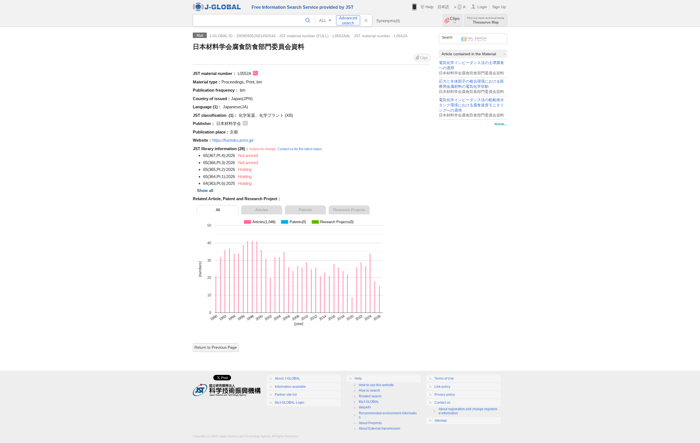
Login (482, 7)
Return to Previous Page (215, 347)
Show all (205, 190)
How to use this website (376, 385)
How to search (369, 390)
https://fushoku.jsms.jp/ (232, 140)
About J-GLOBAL (287, 378)
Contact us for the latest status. (300, 149)
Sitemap (440, 420)
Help (429, 7)
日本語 (443, 7)
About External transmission (379, 428)
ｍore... (500, 124)
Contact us (442, 402)
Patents (305, 210)
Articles (261, 210)
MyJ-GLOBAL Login (289, 402)
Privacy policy (444, 395)
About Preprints (370, 423)
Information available (290, 387)
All (218, 210)
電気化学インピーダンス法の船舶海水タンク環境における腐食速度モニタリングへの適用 (471, 105)
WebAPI (365, 407)
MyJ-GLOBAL (369, 402)
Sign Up (499, 7)
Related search (370, 396)
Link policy (442, 387)
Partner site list (286, 395)
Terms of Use (444, 378)
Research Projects (349, 210)
